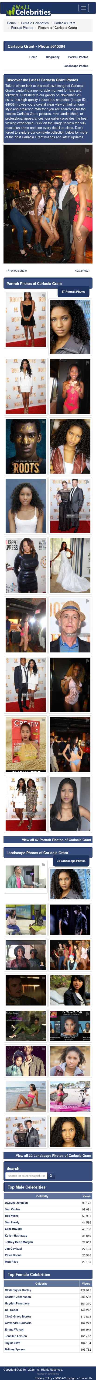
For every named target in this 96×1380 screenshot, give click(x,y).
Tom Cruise (12, 1209)
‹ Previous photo (16, 270)
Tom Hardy (12, 1222)
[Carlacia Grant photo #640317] (26, 1026)
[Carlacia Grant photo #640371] (26, 919)
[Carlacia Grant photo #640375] (70, 446)
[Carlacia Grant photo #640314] (70, 1061)
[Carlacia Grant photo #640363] (70, 1026)
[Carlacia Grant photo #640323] (26, 804)
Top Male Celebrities (26, 1187)
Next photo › (82, 270)
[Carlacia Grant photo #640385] (70, 1096)
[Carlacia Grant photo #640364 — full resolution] (48, 204)
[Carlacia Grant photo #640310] (70, 327)
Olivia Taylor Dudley (18, 1290)
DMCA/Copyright (65, 1378)
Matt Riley (11, 1261)
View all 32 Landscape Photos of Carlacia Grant (53, 1155)
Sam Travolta (13, 1229)
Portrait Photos (78, 57)
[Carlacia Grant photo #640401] (70, 744)
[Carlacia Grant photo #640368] (70, 955)
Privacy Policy (43, 1378)
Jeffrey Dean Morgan (19, 1242)
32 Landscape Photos (71, 861)
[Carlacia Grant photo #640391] (26, 1132)
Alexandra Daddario (18, 1323)
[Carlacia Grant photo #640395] (26, 625)
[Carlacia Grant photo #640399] (26, 446)
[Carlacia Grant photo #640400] (26, 565)
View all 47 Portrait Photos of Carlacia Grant (56, 839)
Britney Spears (15, 1349)
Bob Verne (12, 1216)
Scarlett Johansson (18, 1297)
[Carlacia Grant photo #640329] (70, 1132)
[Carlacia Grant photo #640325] (70, 387)
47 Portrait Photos (74, 291)
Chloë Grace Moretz (18, 1316)
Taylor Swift (12, 1343)
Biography (53, 57)
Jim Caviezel (13, 1248)
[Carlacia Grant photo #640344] (70, 804)
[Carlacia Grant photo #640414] (26, 877)
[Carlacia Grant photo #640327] (26, 685)
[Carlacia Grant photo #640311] (70, 884)
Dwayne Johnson (16, 1202)
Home (33, 57)
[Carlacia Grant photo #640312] (26, 387)
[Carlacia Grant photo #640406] (70, 625)
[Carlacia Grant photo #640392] (70, 565)
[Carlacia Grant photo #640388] (26, 744)
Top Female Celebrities (29, 1274)
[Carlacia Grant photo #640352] (26, 1096)
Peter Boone (13, 1255)
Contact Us (86, 1378)
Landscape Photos (76, 66)
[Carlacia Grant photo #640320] (26, 955)
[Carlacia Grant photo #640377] (70, 685)
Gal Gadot (11, 1310)
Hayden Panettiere (17, 1303)
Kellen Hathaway (16, 1235)
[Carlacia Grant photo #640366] (70, 990)
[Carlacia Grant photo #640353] (70, 919)
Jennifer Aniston (16, 1336)
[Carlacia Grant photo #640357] (26, 506)
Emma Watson (14, 1329)
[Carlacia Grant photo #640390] (26, 320)
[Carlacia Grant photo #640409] (70, 506)
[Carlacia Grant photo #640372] (26, 1061)
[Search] (51, 1175)
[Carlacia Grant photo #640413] (26, 990)
